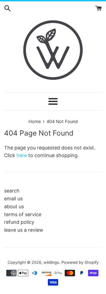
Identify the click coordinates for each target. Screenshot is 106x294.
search (12, 191)
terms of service (22, 214)
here (22, 155)
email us (13, 198)
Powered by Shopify (80, 262)
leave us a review (23, 230)
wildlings (51, 262)
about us (14, 206)
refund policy (19, 222)
